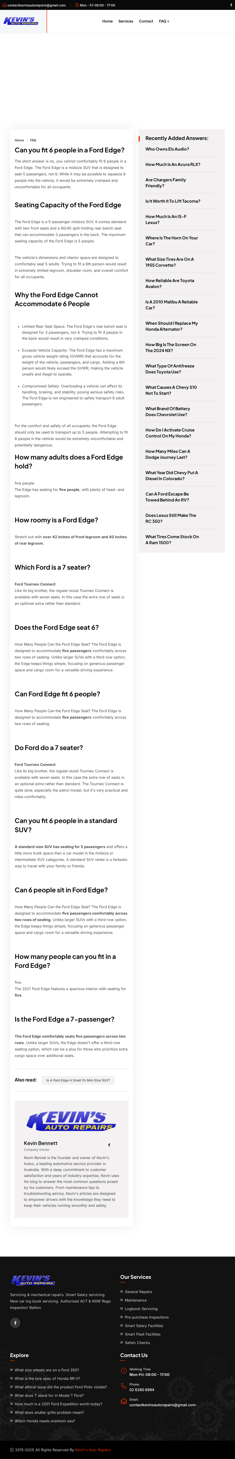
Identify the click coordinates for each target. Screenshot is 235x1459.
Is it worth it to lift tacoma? (173, 201)
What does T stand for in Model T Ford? (49, 1395)
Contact (146, 21)
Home (107, 21)
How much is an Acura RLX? (173, 164)
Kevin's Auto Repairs (93, 1450)
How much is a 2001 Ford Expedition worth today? (58, 1404)
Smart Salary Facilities (144, 1325)
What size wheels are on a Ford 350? (47, 1370)
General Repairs (138, 1291)
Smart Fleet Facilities (142, 1334)
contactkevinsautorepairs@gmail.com (37, 5)
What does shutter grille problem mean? (49, 1412)
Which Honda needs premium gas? (45, 1421)
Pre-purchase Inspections (147, 1317)
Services (125, 21)
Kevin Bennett (41, 1143)
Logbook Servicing (141, 1308)
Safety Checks (137, 1342)
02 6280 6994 (141, 1389)
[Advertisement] (117, 67)
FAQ (162, 21)
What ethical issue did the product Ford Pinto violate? (61, 1387)
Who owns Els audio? (167, 148)
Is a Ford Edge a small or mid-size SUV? (78, 1080)
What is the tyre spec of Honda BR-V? (47, 1378)
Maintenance (136, 1300)
